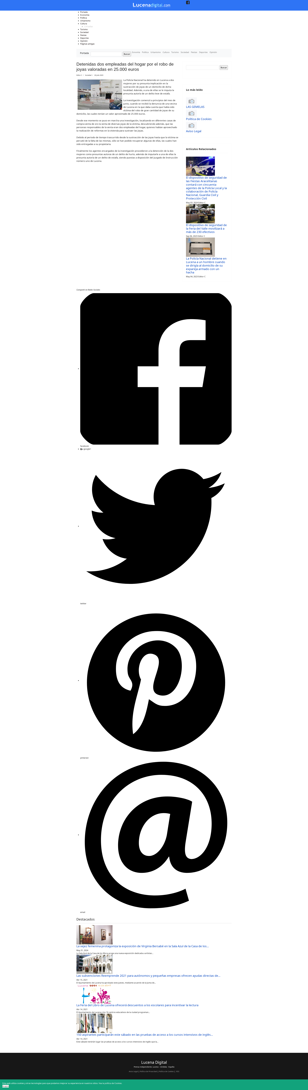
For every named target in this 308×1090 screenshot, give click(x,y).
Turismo (175, 52)
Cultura (166, 52)
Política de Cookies (199, 119)
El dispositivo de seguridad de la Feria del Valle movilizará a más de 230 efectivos (206, 228)
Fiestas (194, 52)
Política (145, 52)
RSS (177, 1071)
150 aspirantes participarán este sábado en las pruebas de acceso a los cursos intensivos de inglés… (144, 1035)
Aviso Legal (193, 131)
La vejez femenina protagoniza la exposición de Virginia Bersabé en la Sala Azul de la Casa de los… (142, 946)
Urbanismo (156, 52)
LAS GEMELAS (195, 107)
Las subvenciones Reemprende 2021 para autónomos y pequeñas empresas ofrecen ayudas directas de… (148, 976)
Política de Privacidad (148, 1071)
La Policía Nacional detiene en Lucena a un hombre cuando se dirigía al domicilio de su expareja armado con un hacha (206, 265)
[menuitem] (84, 12)
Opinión (213, 52)
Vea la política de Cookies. (110, 1083)
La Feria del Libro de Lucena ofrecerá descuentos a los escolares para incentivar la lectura (137, 1005)
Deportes (203, 52)
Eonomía (136, 52)
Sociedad (185, 52)
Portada (84, 53)
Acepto (5, 1086)
